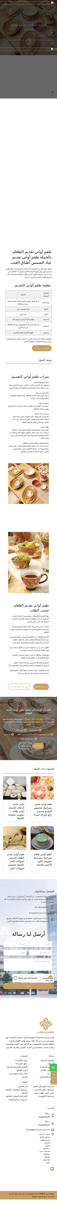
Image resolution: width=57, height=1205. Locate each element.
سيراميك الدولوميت (46, 1096)
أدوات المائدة (22, 1060)
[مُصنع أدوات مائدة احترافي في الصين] (45, 1025)
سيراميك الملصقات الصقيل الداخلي (36, 342)
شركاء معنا (38, 746)
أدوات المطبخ (22, 1070)
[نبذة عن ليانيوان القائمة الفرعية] (41, 1067)
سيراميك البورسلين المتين (37, 339)
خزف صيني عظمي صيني (44, 1092)
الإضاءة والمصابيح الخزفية (17, 1066)
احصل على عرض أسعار (42, 348)
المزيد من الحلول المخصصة (19, 686)
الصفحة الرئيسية (47, 1060)
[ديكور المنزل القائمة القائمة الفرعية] (16, 1064)
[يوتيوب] (52, 1169)
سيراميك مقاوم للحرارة (44, 1089)
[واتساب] (53, 1067)
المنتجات (50, 1063)
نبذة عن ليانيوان (25, 746)
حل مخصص (23, 1086)
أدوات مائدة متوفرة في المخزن (18, 1075)
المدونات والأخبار (47, 1070)
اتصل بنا (51, 1073)
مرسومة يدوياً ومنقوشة (18, 1099)
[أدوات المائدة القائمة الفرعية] (16, 1060)
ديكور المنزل (22, 1063)
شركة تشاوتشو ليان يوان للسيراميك (26, 1194)
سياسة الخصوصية (47, 1076)
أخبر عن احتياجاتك (41, 687)
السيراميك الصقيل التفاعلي (17, 1096)
